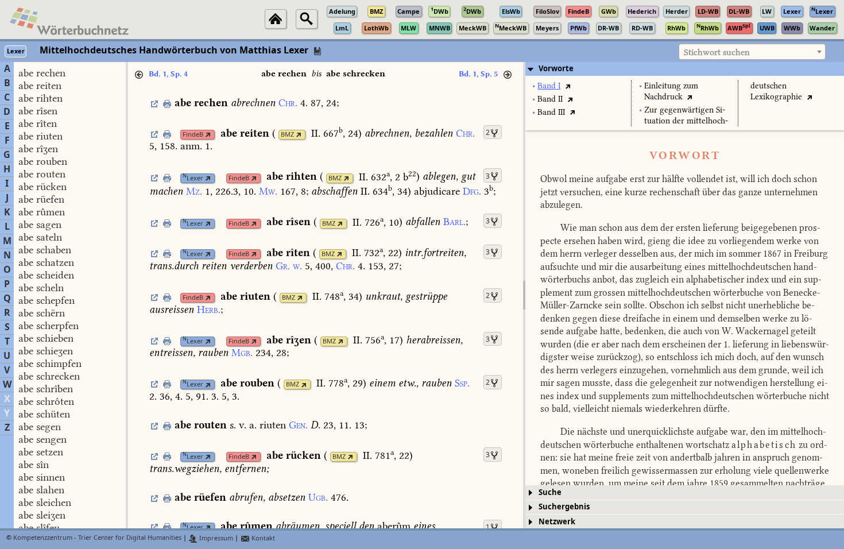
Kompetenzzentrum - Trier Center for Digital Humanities (97, 538)
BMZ (287, 134)
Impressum (215, 538)
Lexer (193, 178)
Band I (548, 86)
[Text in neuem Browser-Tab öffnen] (567, 86)
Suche (550, 492)
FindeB (193, 134)
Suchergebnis (564, 506)
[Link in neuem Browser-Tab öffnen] (208, 134)
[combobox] (752, 52)
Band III (551, 112)
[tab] (684, 69)
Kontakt (262, 538)
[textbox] (752, 52)
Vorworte (556, 68)
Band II (550, 99)
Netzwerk (557, 521)
